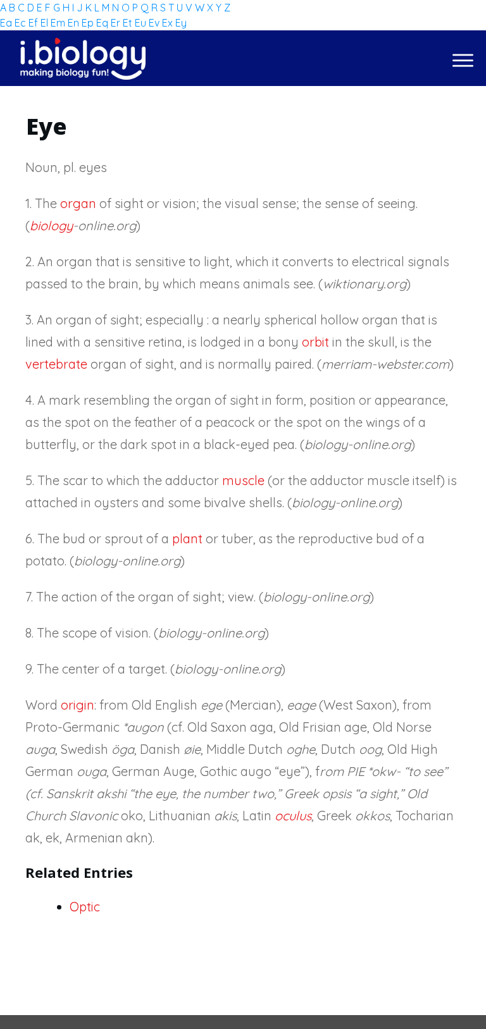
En (75, 22)
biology (51, 225)
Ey (181, 22)
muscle (243, 480)
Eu (142, 22)
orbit (315, 342)
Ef (34, 22)
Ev (155, 22)
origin (77, 705)
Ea (7, 22)
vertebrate (56, 364)
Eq (103, 22)
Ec (21, 22)
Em (59, 22)
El (45, 22)
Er (117, 22)
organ (78, 203)
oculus (293, 815)
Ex (168, 22)
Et (129, 22)
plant (187, 538)
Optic (85, 907)
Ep (89, 22)
